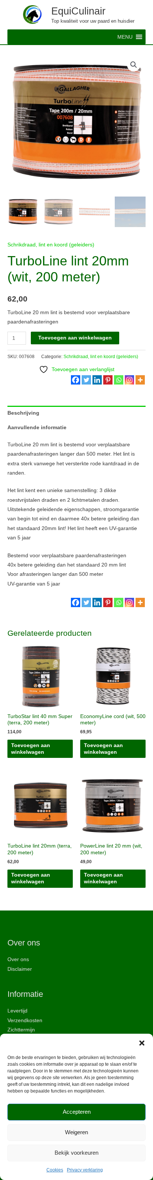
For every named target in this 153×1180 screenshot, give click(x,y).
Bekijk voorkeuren (76, 1152)
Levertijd (17, 1011)
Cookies (54, 1170)
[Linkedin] (97, 380)
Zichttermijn (21, 1030)
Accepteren (77, 1112)
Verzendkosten (24, 1020)
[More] (140, 380)
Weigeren (76, 1132)
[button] (142, 1043)
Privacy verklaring (85, 1170)
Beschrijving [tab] (23, 413)
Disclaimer (19, 969)
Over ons (18, 959)
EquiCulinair (78, 11)
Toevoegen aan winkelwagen (75, 338)
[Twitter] (86, 380)
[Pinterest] (108, 380)
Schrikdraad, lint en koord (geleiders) (50, 245)
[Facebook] (75, 380)
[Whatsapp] (118, 380)
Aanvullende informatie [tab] (36, 427)
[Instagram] (129, 380)
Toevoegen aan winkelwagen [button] (30, 749)
